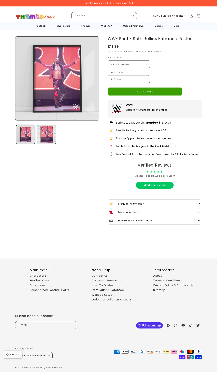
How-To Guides (102, 285)
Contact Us (100, 276)
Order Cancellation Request (111, 299)
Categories (37, 285)
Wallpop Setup (102, 295)
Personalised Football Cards (50, 290)
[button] (198, 16)
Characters (38, 276)
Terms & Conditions (167, 280)
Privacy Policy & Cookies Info (173, 285)
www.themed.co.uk (34, 367)
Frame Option (116, 72)
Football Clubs (40, 280)
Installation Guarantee (108, 290)
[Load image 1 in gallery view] (25, 134)
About (157, 276)
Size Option (114, 57)
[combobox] (104, 15)
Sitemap (159, 290)
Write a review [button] (155, 185)
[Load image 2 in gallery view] (46, 134)
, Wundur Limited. (53, 367)
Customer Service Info (107, 280)
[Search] (133, 16)
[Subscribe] (72, 325)
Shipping (129, 51)
